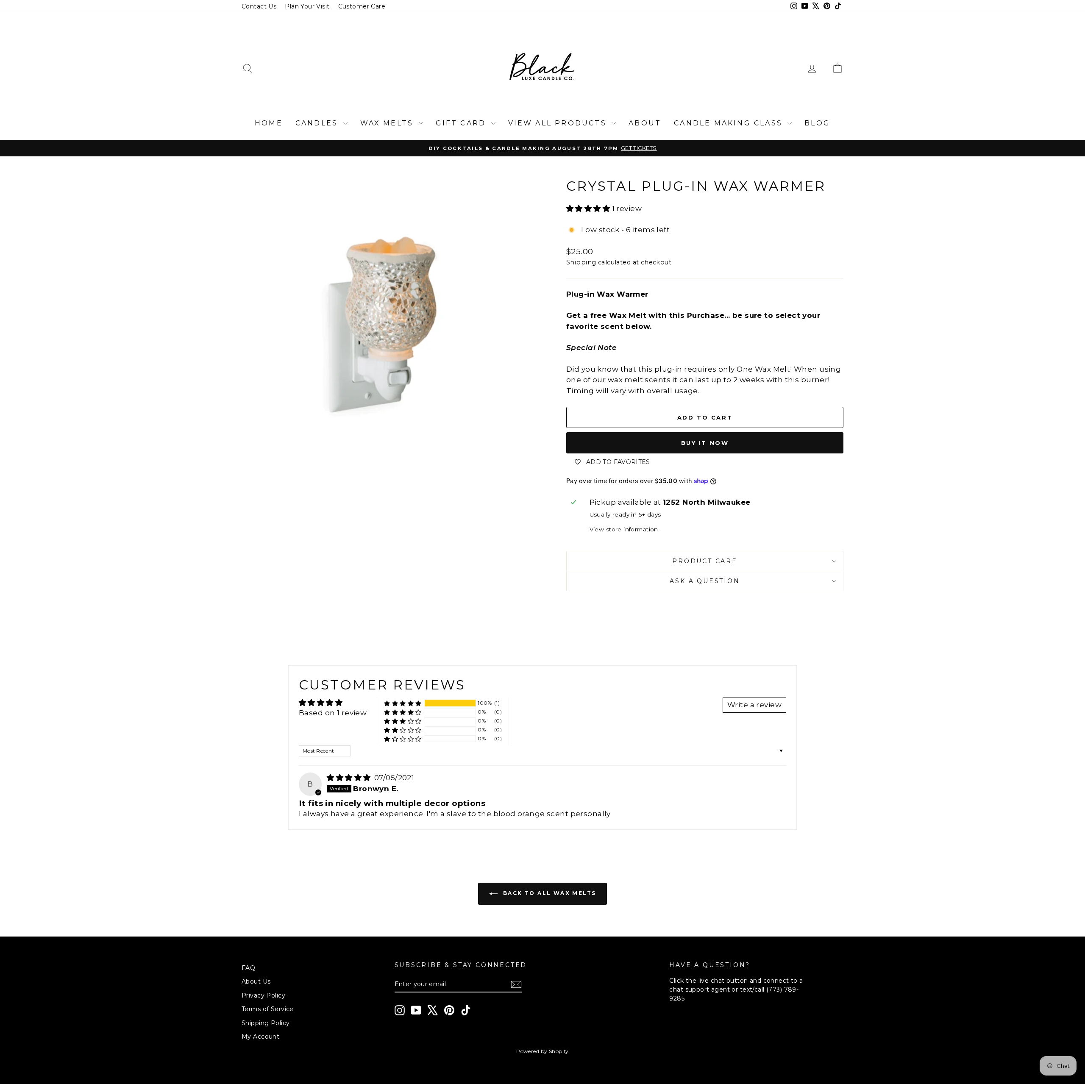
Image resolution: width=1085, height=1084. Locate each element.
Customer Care (362, 6)
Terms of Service (268, 1009)
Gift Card (462, 123)
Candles (318, 123)
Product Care (704, 561)
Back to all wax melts (548, 893)
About (645, 123)
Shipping (581, 262)
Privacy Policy (263, 995)
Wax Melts (388, 123)
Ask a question (705, 581)
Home (269, 123)
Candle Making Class (729, 123)
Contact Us (259, 6)
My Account (260, 1036)
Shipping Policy (265, 1023)
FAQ (248, 968)
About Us (256, 981)
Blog (817, 123)
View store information (624, 529)
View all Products (559, 123)
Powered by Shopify (542, 1051)
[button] (589, 208)
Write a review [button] (754, 704)
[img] (350, 777)
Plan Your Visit (307, 6)
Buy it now (705, 442)
